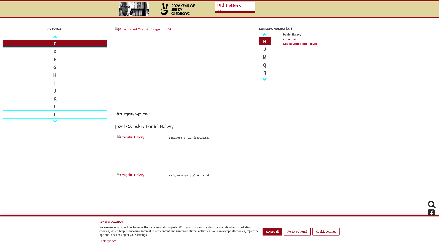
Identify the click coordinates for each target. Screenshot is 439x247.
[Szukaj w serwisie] (432, 205)
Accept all (272, 231)
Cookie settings (326, 231)
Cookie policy (107, 241)
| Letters (229, 5)
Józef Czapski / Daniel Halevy (144, 126)
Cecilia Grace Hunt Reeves (300, 44)
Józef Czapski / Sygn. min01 (133, 114)
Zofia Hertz (290, 39)
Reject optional (297, 231)
